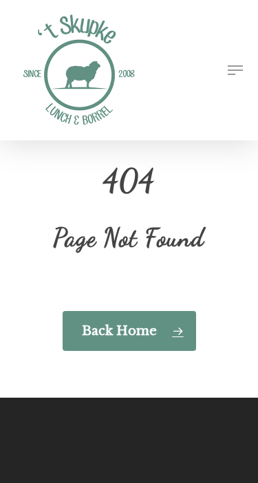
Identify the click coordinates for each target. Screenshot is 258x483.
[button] (235, 70)
